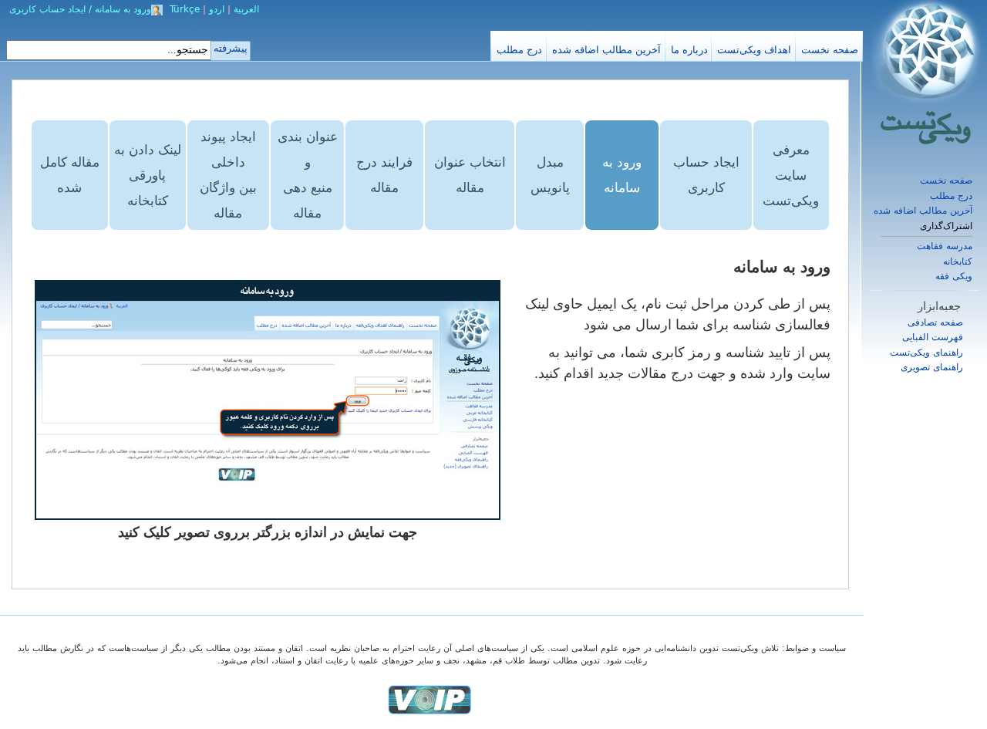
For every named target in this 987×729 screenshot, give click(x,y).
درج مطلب (951, 196)
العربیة (246, 9)
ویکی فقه (953, 276)
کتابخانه (957, 261)
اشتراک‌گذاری (946, 226)
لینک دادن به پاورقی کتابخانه (147, 175)
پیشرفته (231, 48)
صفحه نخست (946, 180)
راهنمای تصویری (932, 367)
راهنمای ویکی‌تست (926, 352)
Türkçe (185, 9)
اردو (216, 9)
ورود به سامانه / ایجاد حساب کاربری (80, 9)
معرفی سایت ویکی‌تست (791, 175)
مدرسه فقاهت (944, 246)
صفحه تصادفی (935, 322)
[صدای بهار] (429, 699)
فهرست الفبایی (932, 337)
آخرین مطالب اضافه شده (923, 210)
